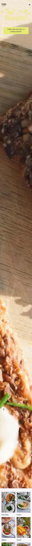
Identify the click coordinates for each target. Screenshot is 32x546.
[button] (29, 4)
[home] (3, 4)
